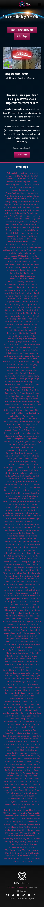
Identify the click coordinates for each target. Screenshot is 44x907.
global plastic (16, 447)
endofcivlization (13, 370)
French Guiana (30, 427)
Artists (37, 205)
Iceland (7, 493)
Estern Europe (22, 379)
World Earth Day (29, 847)
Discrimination (24, 336)
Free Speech (13, 427)
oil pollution (26, 607)
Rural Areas (9, 693)
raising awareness (19, 662)
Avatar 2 (19, 216)
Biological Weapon (31, 230)
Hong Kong (36, 484)
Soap (32, 719)
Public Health (34, 653)
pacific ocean (10, 619)
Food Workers (24, 416)
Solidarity (32, 727)
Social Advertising (10, 722)
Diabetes (36, 327)
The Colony (36, 767)
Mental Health (20, 564)
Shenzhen (6, 713)
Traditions (36, 782)
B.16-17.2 (7, 219)
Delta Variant (34, 322)
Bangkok (28, 219)
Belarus (13, 225)
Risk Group (25, 684)
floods (7, 413)
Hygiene (13, 490)
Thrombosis (10, 779)
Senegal (27, 707)
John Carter (20, 530)
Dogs (20, 342)
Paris (20, 622)
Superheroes (24, 753)
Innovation (34, 507)
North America (34, 602)
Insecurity (8, 510)
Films (39, 404)
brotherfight (33, 244)
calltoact (14, 250)
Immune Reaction (33, 496)
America (24, 193)
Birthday (16, 233)
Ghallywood (7, 442)
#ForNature (24, 173)
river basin (34, 684)
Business (37, 247)
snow (17, 719)
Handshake (20, 467)
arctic (37, 202)
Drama (16, 347)
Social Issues (10, 724)
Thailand (30, 764)
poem (29, 636)
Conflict (19, 299)
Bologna (34, 239)
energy (22, 370)
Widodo (23, 844)
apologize (24, 202)
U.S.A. (6, 790)
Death (35, 319)
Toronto (16, 782)
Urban (38, 810)
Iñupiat (12, 522)
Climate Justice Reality (16, 282)
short (17, 713)
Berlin (37, 225)
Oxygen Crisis (23, 616)
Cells (28, 256)
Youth (36, 856)
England (23, 373)
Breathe (25, 244)
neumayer (24, 593)
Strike (22, 747)
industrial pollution (22, 504)
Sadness (31, 693)
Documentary (12, 342)
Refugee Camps (35, 670)
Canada (29, 250)
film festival (33, 399)
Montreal (8, 576)
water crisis (18, 836)
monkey (38, 573)
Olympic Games (24, 610)
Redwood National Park (11, 670)
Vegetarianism (32, 821)
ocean (34, 604)
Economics (36, 356)
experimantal (34, 382)
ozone (31, 616)
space (29, 736)
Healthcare (23, 473)
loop (34, 550)
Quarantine (29, 656)
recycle (22, 667)
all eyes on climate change (19, 190)
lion (19, 547)
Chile (30, 262)
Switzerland (29, 756)
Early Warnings (24, 350)
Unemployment (29, 796)
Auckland (8, 213)
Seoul (39, 707)
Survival (7, 756)
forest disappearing (14, 419)
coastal (7, 293)
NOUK (17, 604)
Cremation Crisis (24, 313)
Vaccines (37, 819)
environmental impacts (25, 376)
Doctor (33, 336)
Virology (37, 827)
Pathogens (10, 624)
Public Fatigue (23, 653)
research (15, 679)
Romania (38, 687)
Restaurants (24, 679)
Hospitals (17, 487)
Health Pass (33, 470)
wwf (14, 856)
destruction (27, 327)
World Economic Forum (13, 850)
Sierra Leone (19, 716)
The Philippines (25, 773)
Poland (17, 639)
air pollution (34, 185)
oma (32, 610)
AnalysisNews (33, 193)
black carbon (11, 236)
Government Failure (31, 453)
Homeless (21, 482)
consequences (33, 299)
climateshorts (33, 285)
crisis (7, 316)
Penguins (25, 624)
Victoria (31, 824)
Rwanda (23, 693)
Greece (20, 459)
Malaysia (37, 553)
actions (19, 179)
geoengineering (19, 439)
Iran (34, 522)
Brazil (19, 244)
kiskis (28, 536)
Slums (12, 719)
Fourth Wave (11, 424)
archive (31, 202)
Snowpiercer (25, 719)
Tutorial (38, 787)
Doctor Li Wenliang (15, 339)
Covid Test (29, 307)
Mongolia (31, 573)
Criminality (35, 313)
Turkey (31, 787)
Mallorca (11, 556)
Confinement (10, 299)
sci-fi (26, 699)
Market (32, 556)
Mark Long (24, 556)
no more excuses (23, 599)
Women (19, 847)
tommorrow (8, 782)
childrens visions (21, 262)
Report (38, 676)
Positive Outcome (17, 644)
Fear (17, 396)
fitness (37, 410)
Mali (5, 556)
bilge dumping (16, 227)
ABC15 (36, 176)
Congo (25, 299)
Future (23, 433)
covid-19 (37, 307)
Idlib (20, 493)
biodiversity (19, 230)
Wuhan (8, 856)
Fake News (9, 393)
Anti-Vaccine (25, 199)
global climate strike (15, 445)
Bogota (21, 239)
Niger (8, 599)
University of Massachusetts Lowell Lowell (19, 810)
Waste (10, 836)
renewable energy (28, 676)
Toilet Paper (29, 779)
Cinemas (24, 267)
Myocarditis (19, 587)
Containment (8, 305)
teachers (28, 762)
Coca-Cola (14, 293)
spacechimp (37, 736)
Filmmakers (15, 404)
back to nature (18, 219)
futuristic (8, 436)
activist (34, 179)
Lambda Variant (10, 542)
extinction (35, 384)
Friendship (35, 430)
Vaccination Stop (34, 813)
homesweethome (32, 482)
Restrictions (34, 679)
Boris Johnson (11, 244)
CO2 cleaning (32, 287)
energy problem (31, 370)
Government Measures (12, 456)
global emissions (30, 445)
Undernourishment (16, 796)
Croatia (12, 316)
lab (35, 539)
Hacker (5, 467)
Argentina (7, 205)
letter (24, 544)
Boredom (33, 242)
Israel (32, 524)
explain (19, 384)
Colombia (22, 293)
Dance (9, 319)
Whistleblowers (33, 842)
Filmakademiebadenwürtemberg (27, 402)
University (22, 807)
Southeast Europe (19, 736)
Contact (35, 302)
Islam (13, 524)
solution (21, 730)
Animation (8, 199)
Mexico (35, 564)
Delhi (26, 322)
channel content (18, 259)
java (6, 530)
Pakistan (19, 619)
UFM (8, 887)
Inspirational (25, 510)
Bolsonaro (11, 242)
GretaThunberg (11, 464)
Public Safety (9, 656)
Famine (22, 393)
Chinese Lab (9, 264)
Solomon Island (11, 730)
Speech (20, 739)
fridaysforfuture (25, 430)
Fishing (31, 410)
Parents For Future (10, 622)
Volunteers (30, 830)
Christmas (10, 267)
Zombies (24, 862)
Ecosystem (18, 359)
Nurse (28, 604)
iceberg (37, 490)
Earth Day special (12, 353)
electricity (24, 365)
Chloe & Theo (19, 264)
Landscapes (22, 542)
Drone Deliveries (26, 347)
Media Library (23, 887)
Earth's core (24, 353)
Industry (34, 504)
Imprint (31, 899)
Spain (8, 739)
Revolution (17, 682)
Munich (18, 579)
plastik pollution (20, 636)
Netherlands (9, 593)
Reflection (25, 670)
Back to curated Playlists (22, 30)
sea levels (31, 704)
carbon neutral (29, 253)
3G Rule (27, 176)
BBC (30, 222)
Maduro (30, 553)
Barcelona (8, 222)
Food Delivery (34, 413)
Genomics (9, 439)
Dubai (8, 350)
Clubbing (23, 287)
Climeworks (11, 287)
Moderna (19, 573)
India (39, 502)
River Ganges (8, 687)
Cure (24, 316)
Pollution (16, 642)
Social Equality (35, 722)
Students (16, 750)
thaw (36, 764)
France (34, 424)
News (17, 596)
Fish (26, 410)
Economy (10, 359)
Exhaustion (16, 382)
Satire (26, 696)
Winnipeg (12, 847)
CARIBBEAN (22, 256)
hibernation (13, 479)
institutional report (32, 513)
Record (36, 664)
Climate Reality (31, 282)
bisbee (23, 233)
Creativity (35, 310)
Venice (15, 824)
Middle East (7, 567)
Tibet (17, 779)
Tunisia (25, 787)
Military (16, 570)
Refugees (9, 673)
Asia (9, 207)
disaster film (13, 336)
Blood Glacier (32, 236)
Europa (30, 379)
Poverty (37, 644)
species (14, 739)
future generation (33, 433)
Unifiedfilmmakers (13, 799)
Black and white (32, 233)
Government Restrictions (31, 456)
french (21, 427)
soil (17, 727)
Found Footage (34, 422)
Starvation (34, 739)
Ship (12, 713)
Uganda (25, 793)
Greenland (11, 462)
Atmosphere (34, 210)
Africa (35, 182)
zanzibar (26, 859)
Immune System (15, 499)
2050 (36, 173)
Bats (14, 222)
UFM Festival (14, 887)
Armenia (16, 205)
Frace (19, 424)
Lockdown (25, 547)
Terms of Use (22, 899)
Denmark (19, 324)
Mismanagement (9, 573)
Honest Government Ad (22, 484)
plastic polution (23, 633)
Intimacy (8, 519)
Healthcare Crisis (34, 473)
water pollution (30, 836)
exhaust (8, 382)
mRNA (7, 579)
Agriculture (17, 185)
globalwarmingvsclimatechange (17, 450)
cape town (37, 250)
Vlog (23, 830)
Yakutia (19, 856)
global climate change (33, 442)
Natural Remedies (10, 590)
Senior (33, 707)
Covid (22, 307)
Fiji (27, 399)
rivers (16, 687)
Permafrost (34, 624)
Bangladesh (36, 219)
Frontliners (8, 433)
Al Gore (25, 187)
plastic (37, 630)
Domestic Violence (29, 342)
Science (31, 699)
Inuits (6, 522)
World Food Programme (30, 850)
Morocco (15, 576)
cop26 (23, 305)
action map (11, 179)
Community (19, 296)
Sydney (37, 756)
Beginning (35, 222)
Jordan (9, 533)
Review (9, 682)
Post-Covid (29, 644)
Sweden (14, 756)
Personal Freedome (11, 627)
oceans (18, 607)
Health (28, 467)
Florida (13, 413)
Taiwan (19, 759)
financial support (23, 407)
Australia (15, 213)
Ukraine (35, 793)
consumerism (26, 302)
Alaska (31, 187)
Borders (26, 242)
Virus (19, 830)
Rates (38, 662)
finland (32, 407)
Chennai (28, 259)
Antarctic (16, 199)
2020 (31, 173)
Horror (11, 487)
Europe (36, 379)
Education (33, 359)
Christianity (34, 264)
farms (8, 396)
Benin (26, 225)
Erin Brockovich (10, 379)
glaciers (21, 442)
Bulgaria (13, 247)
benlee (31, 225)
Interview (37, 516)
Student (8, 750)
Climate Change (29, 273)
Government (34, 450)
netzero (17, 593)
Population (34, 642)
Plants (32, 630)
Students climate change (29, 750)
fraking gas (27, 424)
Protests (38, 650)
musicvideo (20, 584)
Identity (14, 493)
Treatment (7, 787)
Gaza (21, 436)
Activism (26, 179)
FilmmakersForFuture (28, 404)
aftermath (8, 185)
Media (24, 559)
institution (35, 510)
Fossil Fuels (24, 422)
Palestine (27, 619)
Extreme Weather (15, 387)
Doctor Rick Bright (29, 339)
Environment (31, 373)
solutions (28, 730)
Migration (37, 567)
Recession (29, 664)
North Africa (23, 602)
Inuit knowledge (33, 519)
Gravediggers (12, 459)
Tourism (28, 782)
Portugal (7, 644)
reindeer (36, 673)
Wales (38, 830)
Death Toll (8, 322)
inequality (10, 507)
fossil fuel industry (11, 422)
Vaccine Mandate (34, 816)
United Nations (22, 802)
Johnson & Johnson (32, 530)
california (6, 250)
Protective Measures (25, 650)
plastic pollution (10, 633)
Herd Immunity (25, 476)
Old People (7, 610)
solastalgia (24, 727)
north (15, 602)
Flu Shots (20, 413)
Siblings (38, 713)
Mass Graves (11, 559)
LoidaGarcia (34, 547)
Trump (19, 787)
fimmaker (12, 407)
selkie (21, 707)
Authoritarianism (33, 213)
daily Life (36, 316)
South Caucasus (32, 733)
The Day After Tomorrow (13, 770)
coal (28, 290)
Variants (22, 821)
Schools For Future (16, 699)
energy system (13, 373)
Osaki (37, 613)
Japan (39, 527)
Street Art (15, 747)
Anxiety (7, 202)
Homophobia (9, 484)
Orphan (31, 613)
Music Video (21, 582)
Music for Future (33, 579)
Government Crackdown (14, 453)
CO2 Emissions (10, 290)
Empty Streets (31, 367)
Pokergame (10, 639)
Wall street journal (12, 833)
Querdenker (9, 659)
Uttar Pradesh (12, 813)
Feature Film (30, 396)
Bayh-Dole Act (22, 222)
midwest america (19, 567)
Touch (22, 782)
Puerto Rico (20, 656)
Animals (18, 196)
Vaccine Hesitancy (20, 816)
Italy (37, 524)
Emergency (33, 365)
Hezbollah (35, 476)
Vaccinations (8, 816)
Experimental (10, 384)
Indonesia (10, 504)
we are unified (35, 839)
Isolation (25, 524)
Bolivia (28, 239)
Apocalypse (15, 202)
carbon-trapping (11, 256)
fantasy (29, 393)
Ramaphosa (31, 662)
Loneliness (18, 550)
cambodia (22, 250)
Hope (5, 487)
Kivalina (34, 536)
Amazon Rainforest (13, 193)
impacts (23, 502)
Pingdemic (16, 630)
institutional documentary (14, 513)
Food (26, 413)
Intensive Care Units (10, 516)
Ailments (26, 185)
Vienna (37, 824)
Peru (20, 627)
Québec (36, 656)
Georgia (28, 439)
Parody (38, 622)
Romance (30, 687)
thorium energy (22, 776)
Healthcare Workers (12, 476)
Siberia (31, 713)
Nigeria (13, 599)
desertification (10, 327)
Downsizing (9, 347)
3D (22, 176)
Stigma (6, 744)
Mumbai (12, 579)
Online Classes (22, 613)
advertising (21, 182)
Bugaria (6, 247)
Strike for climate (32, 747)
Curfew (29, 316)
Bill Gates (35, 227)
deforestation (18, 322)
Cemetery (35, 256)
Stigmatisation (15, 744)
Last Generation (33, 542)
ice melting (29, 490)
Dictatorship (12, 330)
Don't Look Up (9, 344)
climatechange (22, 285)
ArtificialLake (28, 205)
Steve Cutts (34, 742)
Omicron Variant (10, 613)
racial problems (19, 659)
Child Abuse (36, 259)
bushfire (30, 247)
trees (14, 787)
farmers (36, 393)
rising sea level (31, 682)
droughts (36, 347)
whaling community (19, 842)
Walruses (23, 833)
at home (21, 210)
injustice (25, 507)
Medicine (17, 562)
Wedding (8, 842)
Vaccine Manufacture (11, 819)
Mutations (36, 584)
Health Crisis (36, 467)
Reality (21, 664)
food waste (14, 416)
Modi (25, 573)
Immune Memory (20, 496)
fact (23, 390)
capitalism (13, 253)
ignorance (26, 493)
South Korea (7, 736)
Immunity (25, 499)
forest (32, 416)
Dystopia (14, 350)
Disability (33, 333)
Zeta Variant (35, 859)
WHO (18, 844)
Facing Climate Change (13, 390)
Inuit (14, 519)
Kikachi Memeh (12, 536)
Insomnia (16, 510)
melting (24, 562)
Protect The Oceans (10, 650)
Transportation (26, 784)
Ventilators (23, 824)
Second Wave (12, 707)
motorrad (35, 576)
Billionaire (10, 230)
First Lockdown (9, 410)
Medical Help (8, 562)
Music (24, 579)
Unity (37, 804)
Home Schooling (11, 482)
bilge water (26, 227)
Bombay (19, 242)
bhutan (7, 227)
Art (21, 205)
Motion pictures (25, 576)
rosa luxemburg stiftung (19, 690)
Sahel (37, 693)
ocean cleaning (9, 607)
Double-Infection (21, 344)
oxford (14, 616)
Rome (7, 690)
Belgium (20, 225)
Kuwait (30, 539)
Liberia (14, 547)
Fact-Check (30, 390)
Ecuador (26, 359)
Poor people (25, 642)
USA (4, 813)
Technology (36, 762)
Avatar (12, 216)
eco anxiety (33, 353)
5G (32, 176)
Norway (11, 604)
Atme (27, 210)
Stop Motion (35, 744)
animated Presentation (30, 196)
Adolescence (11, 182)
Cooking (17, 305)
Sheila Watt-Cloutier (31, 710)
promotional (29, 647)
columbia (30, 293)
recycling (29, 667)
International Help (26, 516)
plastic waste (35, 633)
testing (23, 764)
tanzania (15, 762)
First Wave (19, 410)
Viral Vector (28, 827)
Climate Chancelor (16, 273)
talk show (36, 759)
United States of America (14, 804)
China (35, 262)
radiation (36, 659)
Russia (17, 693)
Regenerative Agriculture (22, 673)
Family (16, 393)
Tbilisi (21, 762)
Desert (34, 324)
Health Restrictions (11, 473)
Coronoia (7, 307)
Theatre (35, 773)
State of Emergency (13, 742)
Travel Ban (36, 784)
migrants (29, 567)
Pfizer (25, 627)
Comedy (37, 293)
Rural (37, 690)
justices (22, 533)
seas (5, 707)
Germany (35, 439)
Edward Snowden (19, 362)
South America (21, 733)
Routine (31, 690)
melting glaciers (34, 562)
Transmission (14, 784)
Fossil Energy (32, 419)
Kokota (19, 539)
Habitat (35, 464)
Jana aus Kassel (17, 527)
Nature (20, 590)
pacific (37, 616)
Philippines (7, 630)
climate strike (10, 285)
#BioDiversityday (12, 173)
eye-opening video (28, 387)
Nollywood (34, 599)
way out (26, 839)
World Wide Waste (32, 853)
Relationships (8, 676)
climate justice (28, 279)
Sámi (11, 696)
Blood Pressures (12, 239)
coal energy (35, 290)
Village (13, 827)
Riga (23, 682)
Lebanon (18, 544)
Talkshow (7, 762)
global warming (27, 447)
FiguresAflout (20, 399)
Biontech (9, 233)
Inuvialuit (19, 522)
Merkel (29, 564)
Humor (31, 487)
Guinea (29, 464)
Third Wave (11, 776)
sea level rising (21, 704)
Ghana (15, 442)
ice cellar (20, 490)
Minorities (24, 570)
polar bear (24, 639)
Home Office (31, 479)
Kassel (28, 533)
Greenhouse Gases (30, 459)
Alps (32, 190)
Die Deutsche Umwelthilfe (27, 330)
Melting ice (10, 564)
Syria (14, 759)
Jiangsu (12, 530)
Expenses (24, 382)
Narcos (34, 587)
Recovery (15, 667)
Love (18, 553)
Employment (20, 367)
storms (7, 747)
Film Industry (10, 402)
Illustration (35, 493)
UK (30, 793)
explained (26, 384)
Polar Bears (34, 639)
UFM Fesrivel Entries (32, 790)
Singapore (28, 716)
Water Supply (8, 839)
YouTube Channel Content (13, 859)
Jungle (15, 533)
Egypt (39, 362)
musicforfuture (9, 584)
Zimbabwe (16, 862)
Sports (26, 739)
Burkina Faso (21, 247)
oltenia (14, 610)
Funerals (17, 433)
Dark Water (22, 319)
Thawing (7, 767)
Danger (14, 319)
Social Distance (23, 722)
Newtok (33, 596)
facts (37, 390)
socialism (35, 724)
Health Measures (22, 470)
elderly (9, 365)
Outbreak (8, 616)
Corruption (15, 307)
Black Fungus (22, 236)
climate (22, 270)
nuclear (22, 604)
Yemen (25, 856)
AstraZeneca (36, 207)
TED (7, 764)
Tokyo (36, 779)
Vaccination (23, 813)
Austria (23, 213)
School (32, 696)
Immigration (9, 496)
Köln (24, 539)
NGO (38, 596)
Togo (21, 779)
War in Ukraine (33, 833)
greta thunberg (30, 462)
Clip (18, 287)
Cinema (17, 267)
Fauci (13, 396)
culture (18, 316)
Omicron (38, 610)
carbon (20, 253)
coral (38, 305)
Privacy (13, 647)
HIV (19, 479)
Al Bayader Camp (16, 187)
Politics (9, 642)
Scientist (25, 702)
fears (22, 396)
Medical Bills (32, 559)
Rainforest (7, 662)
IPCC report (28, 522)
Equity (36, 376)
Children (10, 262)
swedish (21, 756)
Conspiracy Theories (13, 302)
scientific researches (13, 702)
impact (32, 499)
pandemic (35, 619)
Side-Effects (9, 716)
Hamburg (12, 467)
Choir (27, 264)
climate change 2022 (16, 276)
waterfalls (18, 839)
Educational (7, 362)
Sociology (11, 727)
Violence (20, 827)
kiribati (21, 536)
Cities (36, 267)
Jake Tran (6, 527)
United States (34, 802)
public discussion (11, 653)
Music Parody (11, 582)
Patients (18, 624)
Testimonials (14, 764)
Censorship (7, 259)
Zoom (30, 862)
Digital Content (12, 333)
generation (28, 436)
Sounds (35, 730)
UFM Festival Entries (13, 793)
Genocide (36, 436)
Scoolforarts (34, 702)
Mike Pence (9, 570)
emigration (11, 367)
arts (5, 207)
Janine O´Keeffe (30, 527)
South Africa (10, 733)
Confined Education (31, 296)
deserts (19, 327)
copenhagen (31, 305)
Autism (6, 216)
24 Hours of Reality (13, 176)
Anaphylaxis (9, 196)
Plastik (9, 636)
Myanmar (11, 587)
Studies (8, 753)
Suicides (15, 753)
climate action (31, 270)
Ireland (7, 524)
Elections (16, 365)
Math (19, 559)
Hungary (37, 487)
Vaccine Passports (26, 819)
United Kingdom (10, 802)
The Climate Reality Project (21, 767)
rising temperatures (13, 684)
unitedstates (29, 804)
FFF (37, 396)
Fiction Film (10, 399)
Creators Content (11, 313)
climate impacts (16, 279)
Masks (38, 556)
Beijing (7, 225)
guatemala (21, 464)
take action (28, 759)
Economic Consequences (22, 356)
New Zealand (9, 596)
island (19, 524)
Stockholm (26, 744)
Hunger (6, 490)
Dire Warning (24, 333)
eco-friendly (8, 356)
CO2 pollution (21, 290)
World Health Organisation (14, 853)
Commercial (10, 296)
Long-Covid (27, 550)
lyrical (24, 553)
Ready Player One (11, 664)
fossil (24, 419)
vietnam (7, 827)
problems (20, 647)
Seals (38, 704)
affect (29, 182)
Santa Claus (18, 696)
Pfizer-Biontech (34, 627)
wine (36, 844)
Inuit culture (21, 519)
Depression (27, 324)
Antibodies (35, 199)
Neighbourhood (29, 590)
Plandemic (24, 630)
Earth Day (34, 350)
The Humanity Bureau (31, 770)
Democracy (11, 324)
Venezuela (7, 824)
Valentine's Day (12, 821)
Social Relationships (23, 724)
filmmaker (6, 404)
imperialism (31, 502)
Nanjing (27, 587)
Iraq (38, 522)
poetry (34, 636)
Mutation (28, 584)
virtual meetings (10, 830)
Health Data (10, 470)
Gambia (15, 436)
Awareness (27, 216)
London (10, 550)
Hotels (25, 487)
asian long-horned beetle (21, 207)
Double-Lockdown (34, 344)
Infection (18, 507)
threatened (33, 776)
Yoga (30, 856)
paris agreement (29, 622)
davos (30, 319)
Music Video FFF (32, 582)
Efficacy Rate (30, 362)
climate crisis (30, 276)
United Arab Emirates (29, 799)
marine (17, 556)
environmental (10, 376)
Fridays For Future (11, 430)
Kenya (34, 533)
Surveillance (34, 753)
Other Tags (22, 36)
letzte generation (34, 544)
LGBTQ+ (8, 547)
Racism (29, 659)
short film (24, 713)
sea (13, 704)
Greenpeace (20, 462)
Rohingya (22, 687)
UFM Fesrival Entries (17, 790)
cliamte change (12, 270)
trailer (6, 784)
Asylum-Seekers (11, 210)
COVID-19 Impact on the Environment (18, 310)
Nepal (38, 590)
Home (24, 479)
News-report (24, 596)
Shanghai (19, 710)
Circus (30, 267)
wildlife (30, 844)
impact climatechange (11, 502)
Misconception (34, 570)
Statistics (24, 742)
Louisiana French (10, 553)
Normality (8, 602)
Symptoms (7, 759)
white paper (10, 844)
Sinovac (36, 716)
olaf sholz (36, 607)
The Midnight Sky (12, 773)
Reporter (8, 679)
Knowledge (12, 539)
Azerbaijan (36, 216)
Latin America (9, 544)
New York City (34, 593)
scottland (7, 704)
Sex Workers (10, 710)
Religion (17, 676)
